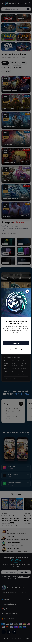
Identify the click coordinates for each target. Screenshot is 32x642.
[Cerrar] (27, 291)
